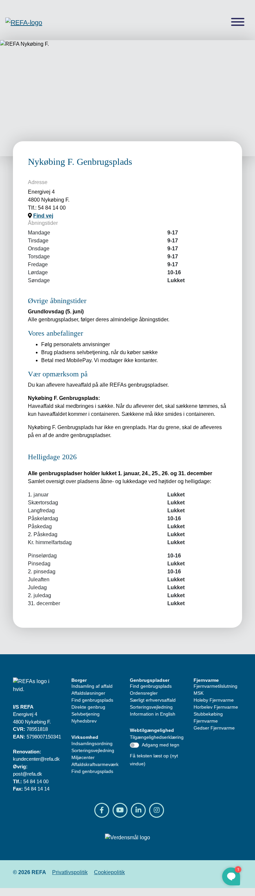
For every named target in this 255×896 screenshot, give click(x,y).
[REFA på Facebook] (101, 810)
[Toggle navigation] (238, 22)
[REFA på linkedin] (138, 810)
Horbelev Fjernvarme (216, 707)
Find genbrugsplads (92, 700)
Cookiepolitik (109, 872)
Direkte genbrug (88, 707)
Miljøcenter (83, 757)
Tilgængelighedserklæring (157, 737)
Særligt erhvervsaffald (153, 700)
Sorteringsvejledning (92, 750)
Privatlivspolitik (70, 872)
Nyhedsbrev (84, 721)
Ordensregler (144, 693)
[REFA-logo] (23, 22)
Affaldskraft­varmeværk (95, 764)
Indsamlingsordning (92, 743)
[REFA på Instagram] (156, 810)
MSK (199, 693)
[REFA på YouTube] (120, 810)
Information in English (152, 714)
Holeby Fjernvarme (214, 700)
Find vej (43, 216)
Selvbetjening (85, 714)
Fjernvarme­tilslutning (215, 686)
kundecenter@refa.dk (36, 759)
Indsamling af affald (92, 686)
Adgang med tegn (160, 744)
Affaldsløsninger (88, 693)
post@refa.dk (27, 774)
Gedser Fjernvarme (214, 728)
